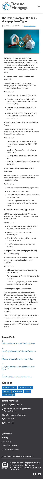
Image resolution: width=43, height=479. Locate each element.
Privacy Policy (6, 441)
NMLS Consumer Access (10, 449)
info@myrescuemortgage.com (15, 415)
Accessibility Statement (10, 445)
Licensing (5, 438)
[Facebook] (34, 474)
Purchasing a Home (30, 26)
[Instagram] (39, 474)
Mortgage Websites (17, 467)
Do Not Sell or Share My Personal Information (17, 456)
